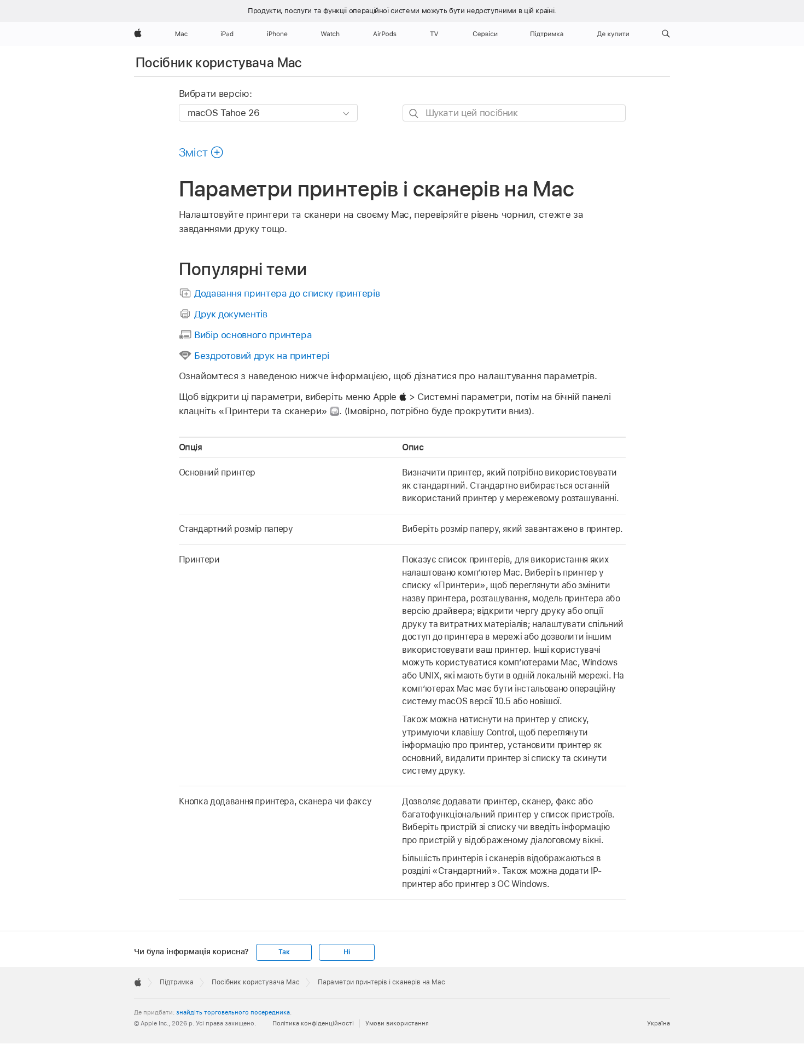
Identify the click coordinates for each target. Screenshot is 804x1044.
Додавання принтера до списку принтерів (287, 293)
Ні (346, 952)
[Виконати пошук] (414, 113)
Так (283, 952)
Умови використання (397, 1023)
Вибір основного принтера (253, 334)
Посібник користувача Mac (219, 63)
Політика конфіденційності (313, 1023)
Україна (658, 1023)
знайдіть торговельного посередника (233, 1012)
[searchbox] (514, 113)
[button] (665, 34)
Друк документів (230, 314)
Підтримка (177, 982)
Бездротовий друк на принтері (261, 355)
